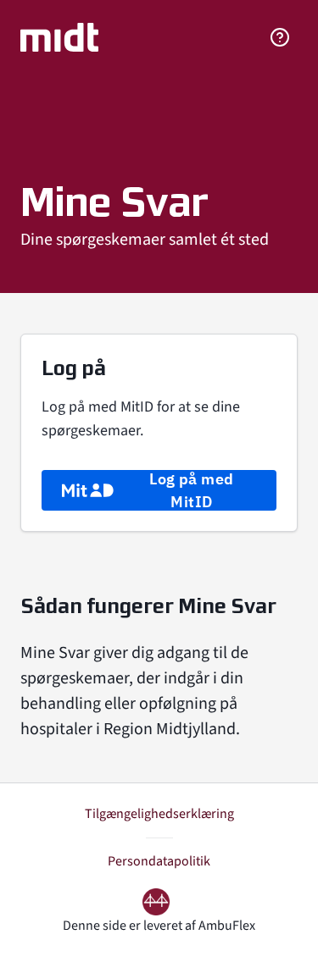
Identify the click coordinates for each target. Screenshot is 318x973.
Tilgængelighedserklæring (159, 813)
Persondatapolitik (159, 861)
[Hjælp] (279, 37)
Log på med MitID (191, 490)
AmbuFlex (226, 925)
